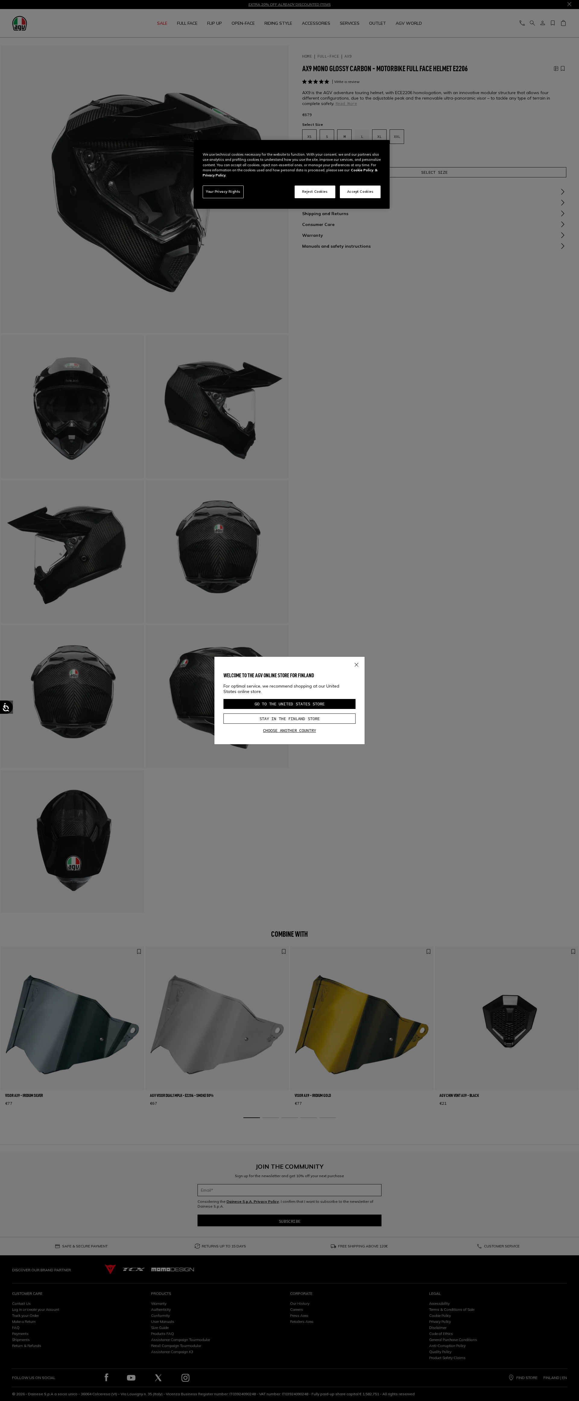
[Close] (356, 664)
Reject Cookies (315, 191)
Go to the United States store (289, 704)
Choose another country (289, 730)
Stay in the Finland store (289, 718)
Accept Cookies (360, 191)
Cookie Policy (362, 170)
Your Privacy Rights (223, 191)
